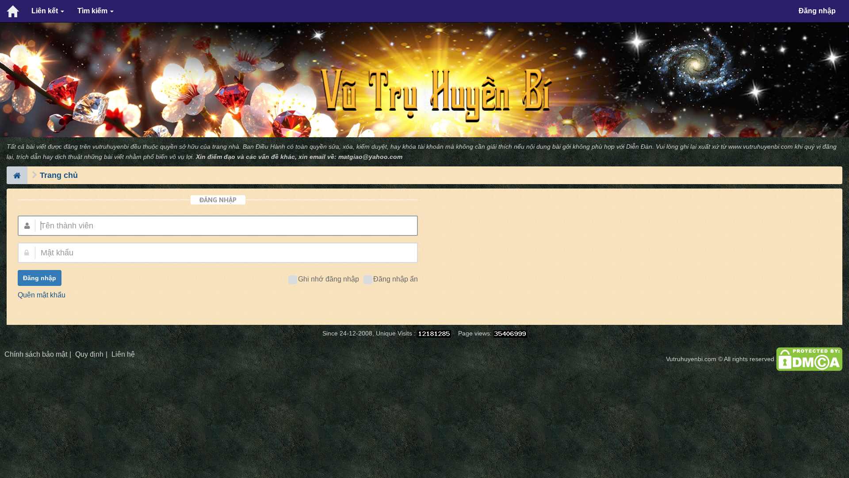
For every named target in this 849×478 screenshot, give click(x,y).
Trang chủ (59, 175)
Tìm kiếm (93, 11)
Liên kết (45, 11)
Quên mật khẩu (41, 295)
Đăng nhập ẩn (395, 279)
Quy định (89, 354)
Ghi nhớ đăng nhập (328, 279)
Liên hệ (123, 354)
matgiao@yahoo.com (370, 157)
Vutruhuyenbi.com (691, 359)
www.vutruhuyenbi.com (760, 146)
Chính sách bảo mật (35, 354)
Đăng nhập (817, 11)
